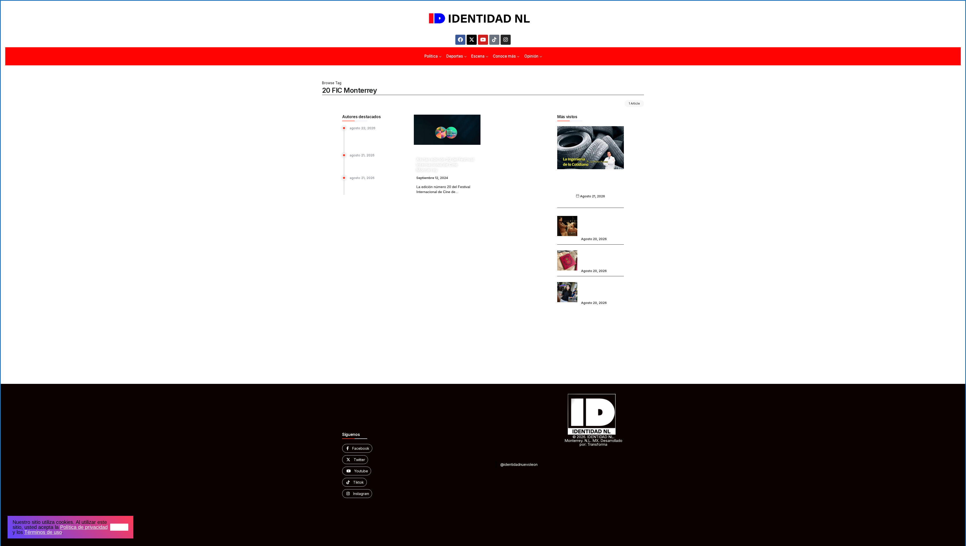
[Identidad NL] (483, 18)
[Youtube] (483, 40)
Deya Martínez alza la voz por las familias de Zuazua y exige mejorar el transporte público (601, 289)
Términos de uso (43, 532)
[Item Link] (447, 130)
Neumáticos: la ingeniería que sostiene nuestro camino (590, 186)
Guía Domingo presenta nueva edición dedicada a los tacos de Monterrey (602, 257)
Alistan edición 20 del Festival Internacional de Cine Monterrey (445, 165)
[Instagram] (506, 40)
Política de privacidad (84, 527)
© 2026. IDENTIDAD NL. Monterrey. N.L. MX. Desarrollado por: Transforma (593, 440)
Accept (119, 527)
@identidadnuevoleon (519, 464)
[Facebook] (460, 40)
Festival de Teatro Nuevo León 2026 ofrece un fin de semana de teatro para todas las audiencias (602, 222)
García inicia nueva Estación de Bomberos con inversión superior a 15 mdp (378, 139)
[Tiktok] (494, 40)
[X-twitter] (472, 40)
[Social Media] (357, 448)
